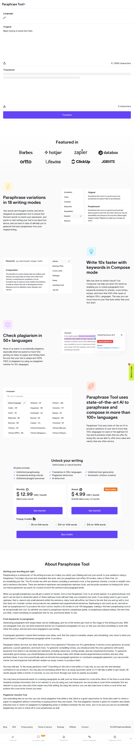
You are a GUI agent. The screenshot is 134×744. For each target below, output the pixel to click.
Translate (67, 115)
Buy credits (67, 534)
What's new (131, 371)
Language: (8, 13)
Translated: (9, 70)
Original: (7, 27)
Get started (40, 510)
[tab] (13, 738)
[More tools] (130, 738)
